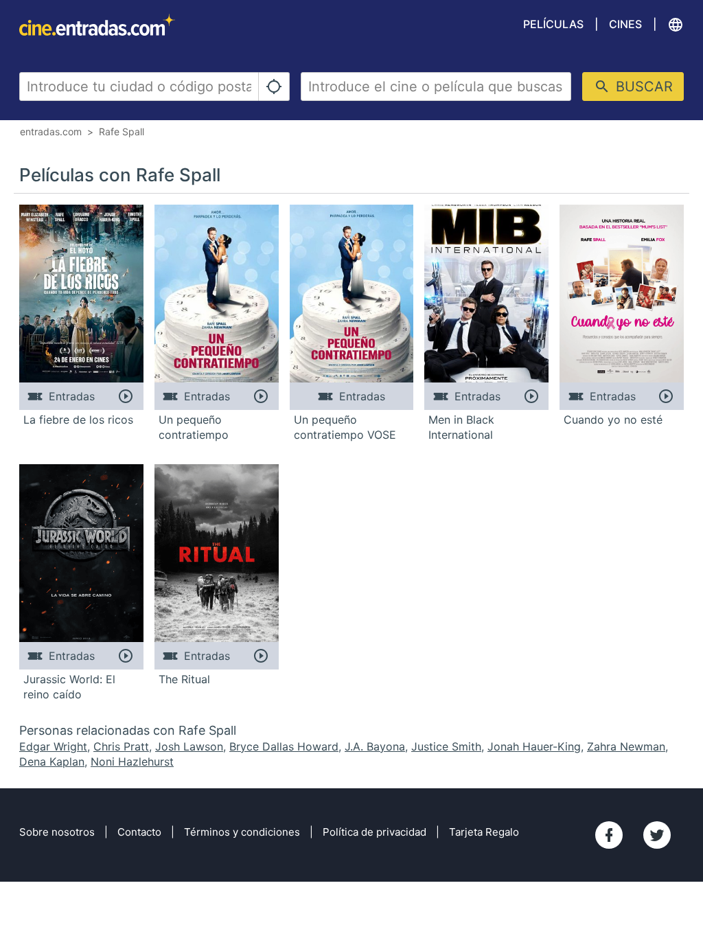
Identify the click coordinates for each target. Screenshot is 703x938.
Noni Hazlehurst (132, 761)
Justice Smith (446, 746)
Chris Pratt (121, 746)
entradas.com (51, 131)
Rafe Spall (121, 131)
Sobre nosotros (57, 831)
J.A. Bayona (375, 746)
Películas (553, 24)
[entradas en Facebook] (609, 835)
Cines (625, 24)
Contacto (139, 831)
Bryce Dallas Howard (283, 746)
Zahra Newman (626, 746)
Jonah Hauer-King (534, 746)
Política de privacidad (374, 831)
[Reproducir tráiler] (125, 396)
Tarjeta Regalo (484, 831)
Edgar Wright (53, 746)
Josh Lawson (189, 746)
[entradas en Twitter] (657, 835)
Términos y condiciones (242, 831)
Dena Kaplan (51, 761)
